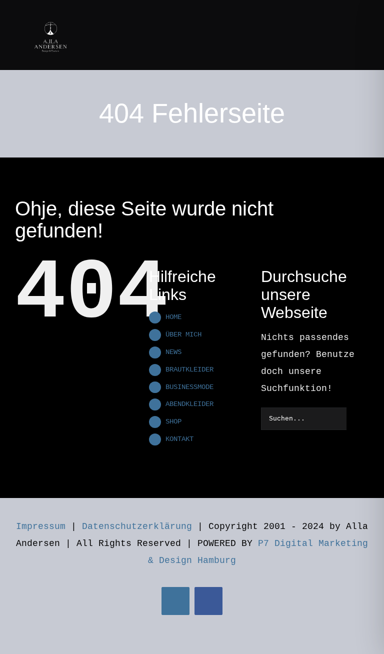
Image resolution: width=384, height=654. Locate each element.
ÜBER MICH (184, 334)
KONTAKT (180, 439)
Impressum (41, 527)
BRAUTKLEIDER (190, 370)
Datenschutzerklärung (137, 527)
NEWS (174, 352)
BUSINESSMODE (190, 387)
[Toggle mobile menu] (365, 16)
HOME (174, 317)
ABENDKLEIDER (190, 404)
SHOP (174, 422)
